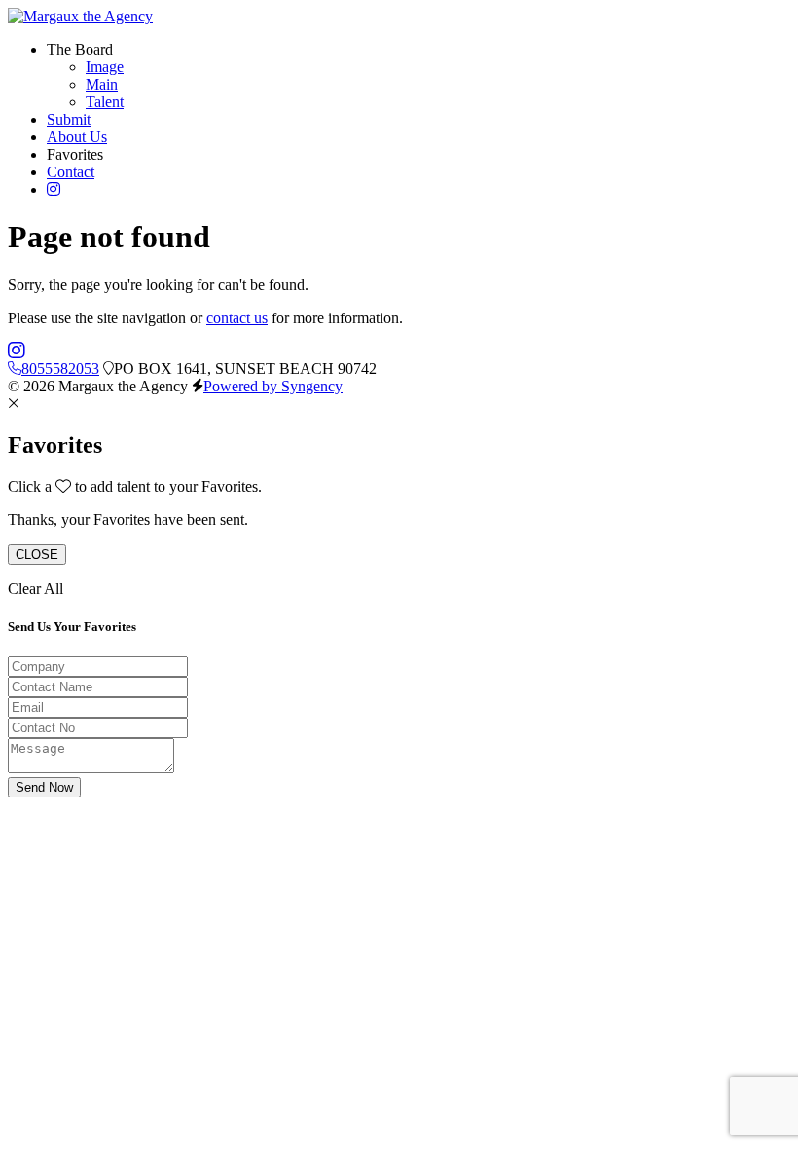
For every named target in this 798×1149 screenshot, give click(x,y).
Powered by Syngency (273, 386)
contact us (237, 318)
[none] (80, 49)
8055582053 (60, 368)
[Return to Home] (80, 16)
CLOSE (37, 554)
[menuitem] (105, 66)
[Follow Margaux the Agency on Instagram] (16, 351)
